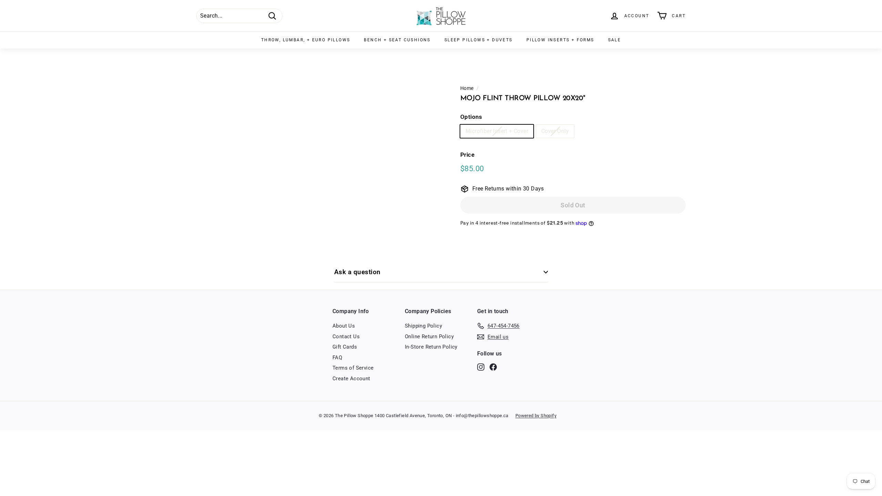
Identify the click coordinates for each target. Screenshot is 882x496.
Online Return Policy (429, 336)
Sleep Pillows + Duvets (478, 40)
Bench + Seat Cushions (397, 40)
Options (471, 116)
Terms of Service (352, 368)
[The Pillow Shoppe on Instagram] (480, 367)
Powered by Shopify (535, 415)
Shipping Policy (423, 326)
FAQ (337, 357)
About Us (343, 326)
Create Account (351, 378)
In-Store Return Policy (431, 347)
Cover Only (555, 131)
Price (467, 154)
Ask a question (357, 272)
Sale (614, 40)
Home (467, 88)
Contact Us (346, 336)
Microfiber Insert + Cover (496, 131)
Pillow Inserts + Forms (560, 40)
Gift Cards (344, 347)
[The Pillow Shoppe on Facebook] (493, 367)
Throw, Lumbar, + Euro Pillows (305, 40)
